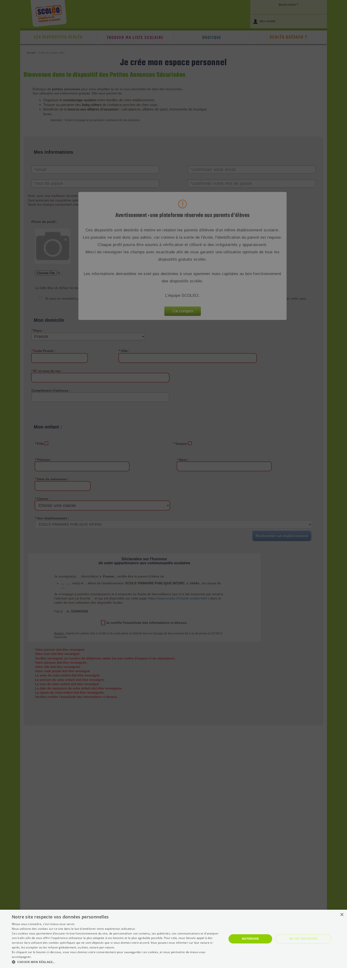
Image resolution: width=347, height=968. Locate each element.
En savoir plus (41, 957)
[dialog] (173, 939)
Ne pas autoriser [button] (303, 939)
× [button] (341, 915)
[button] (116, 961)
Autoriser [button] (250, 939)
